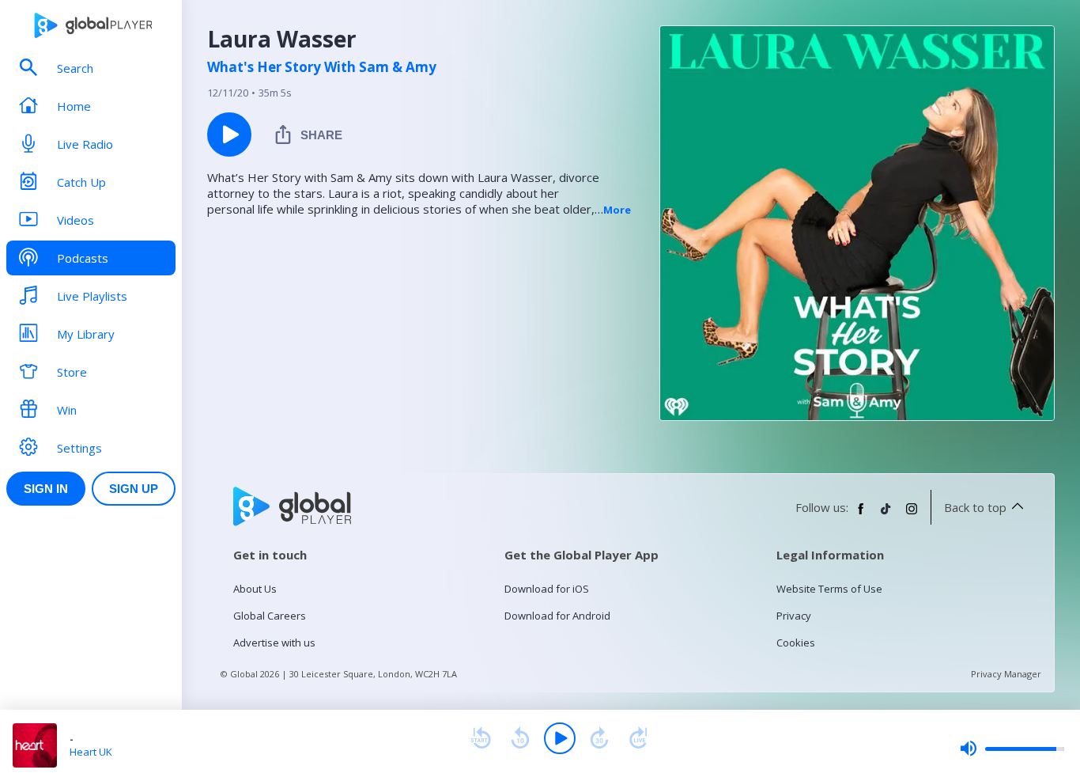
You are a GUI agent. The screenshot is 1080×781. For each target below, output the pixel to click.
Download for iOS (546, 589)
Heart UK (91, 752)
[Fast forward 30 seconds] (599, 738)
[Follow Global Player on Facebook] (861, 515)
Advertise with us (274, 642)
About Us (255, 589)
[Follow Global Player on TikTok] (886, 515)
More (617, 210)
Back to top (975, 507)
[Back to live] (639, 738)
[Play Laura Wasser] (229, 134)
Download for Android (557, 615)
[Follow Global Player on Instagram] (912, 515)
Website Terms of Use (829, 589)
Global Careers (269, 615)
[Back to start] (481, 738)
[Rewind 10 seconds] (520, 738)
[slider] (1012, 748)
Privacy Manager (1006, 674)
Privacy (793, 615)
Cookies (795, 642)
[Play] (560, 738)
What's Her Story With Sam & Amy (321, 67)
